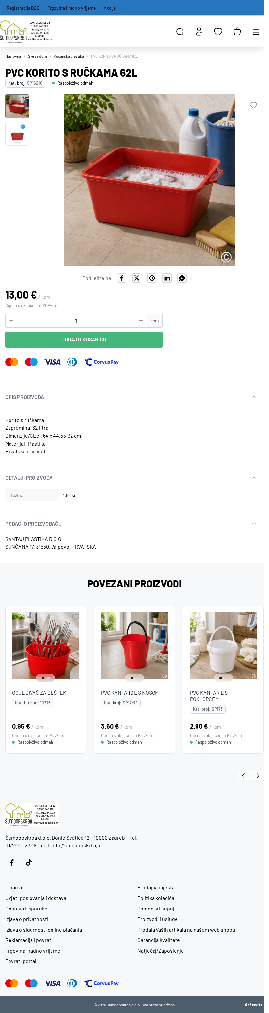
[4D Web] (253, 1005)
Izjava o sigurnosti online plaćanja (43, 929)
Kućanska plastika (69, 56)
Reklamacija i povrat (28, 940)
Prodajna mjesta (156, 887)
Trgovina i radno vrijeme (72, 8)
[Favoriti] (218, 31)
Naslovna (13, 56)
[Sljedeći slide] (257, 775)
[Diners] (72, 362)
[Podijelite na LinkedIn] (167, 278)
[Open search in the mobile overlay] (180, 31)
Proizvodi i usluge (157, 919)
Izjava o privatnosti (26, 919)
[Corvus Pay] (101, 362)
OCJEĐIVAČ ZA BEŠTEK (39, 692)
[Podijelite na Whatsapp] (182, 278)
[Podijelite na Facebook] (121, 278)
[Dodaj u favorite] (253, 105)
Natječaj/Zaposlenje (160, 950)
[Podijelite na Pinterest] (151, 278)
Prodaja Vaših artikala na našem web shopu (186, 929)
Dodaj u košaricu (83, 339)
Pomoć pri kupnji (156, 908)
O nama (13, 887)
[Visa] (52, 362)
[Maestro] (31, 362)
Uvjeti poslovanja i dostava (35, 898)
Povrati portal (20, 961)
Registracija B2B (23, 8)
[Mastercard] (11, 362)
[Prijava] (199, 31)
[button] (17, 106)
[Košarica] (237, 31)
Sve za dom (37, 56)
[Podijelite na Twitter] (136, 278)
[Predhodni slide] (244, 775)
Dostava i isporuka (26, 908)
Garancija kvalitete (158, 940)
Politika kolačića (155, 898)
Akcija (110, 8)
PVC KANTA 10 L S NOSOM (130, 692)
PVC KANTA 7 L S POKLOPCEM (209, 695)
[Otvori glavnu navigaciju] (256, 31)
